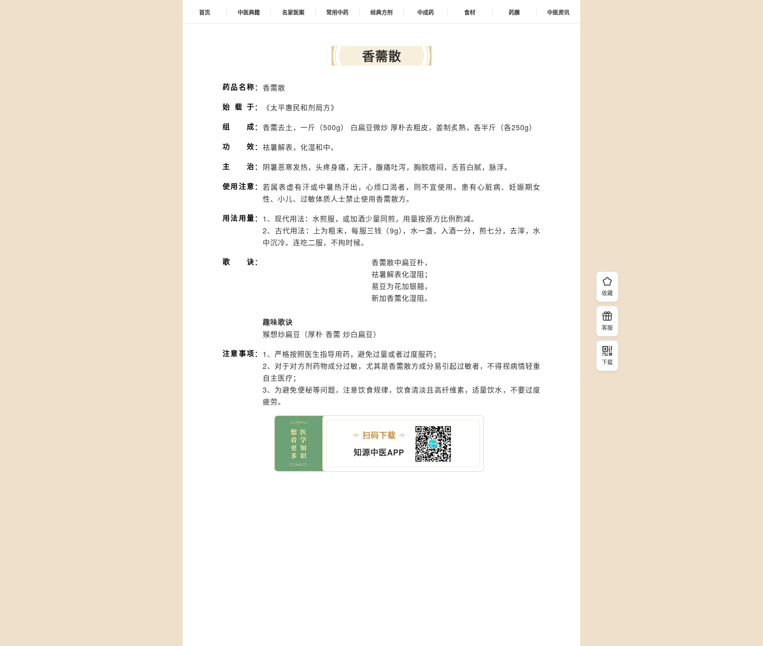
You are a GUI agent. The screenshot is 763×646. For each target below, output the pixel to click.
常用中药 (337, 12)
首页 (204, 12)
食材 (469, 12)
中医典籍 (249, 12)
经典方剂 (381, 12)
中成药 (425, 12)
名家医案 (293, 12)
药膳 (514, 12)
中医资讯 (558, 12)
